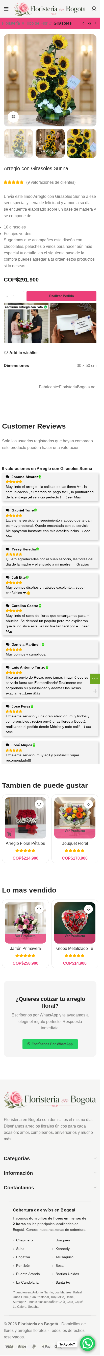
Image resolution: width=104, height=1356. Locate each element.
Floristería (11, 23)
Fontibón (23, 1266)
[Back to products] (89, 24)
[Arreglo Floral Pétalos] (25, 817)
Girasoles (63, 23)
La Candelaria (27, 1282)
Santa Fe (63, 1282)
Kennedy (63, 1249)
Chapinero (24, 1240)
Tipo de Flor (36, 23)
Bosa (60, 1266)
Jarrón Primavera (25, 948)
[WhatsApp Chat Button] (87, 1343)
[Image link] (50, 1099)
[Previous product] (83, 24)
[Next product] (95, 24)
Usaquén (63, 1240)
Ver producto (75, 831)
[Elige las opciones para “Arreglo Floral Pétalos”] (10, 833)
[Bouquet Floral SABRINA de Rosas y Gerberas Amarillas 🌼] (75, 817)
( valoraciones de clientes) (50, 182)
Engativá (23, 1257)
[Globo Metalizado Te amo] (75, 923)
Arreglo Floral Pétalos (25, 843)
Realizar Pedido (61, 296)
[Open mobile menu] (6, 9)
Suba (20, 1249)
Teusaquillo (64, 1257)
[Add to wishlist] (39, 804)
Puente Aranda (28, 1274)
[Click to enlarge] (13, 117)
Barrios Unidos (67, 1274)
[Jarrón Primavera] (25, 923)
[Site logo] (50, 8)
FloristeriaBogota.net (77, 387)
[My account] (94, 9)
